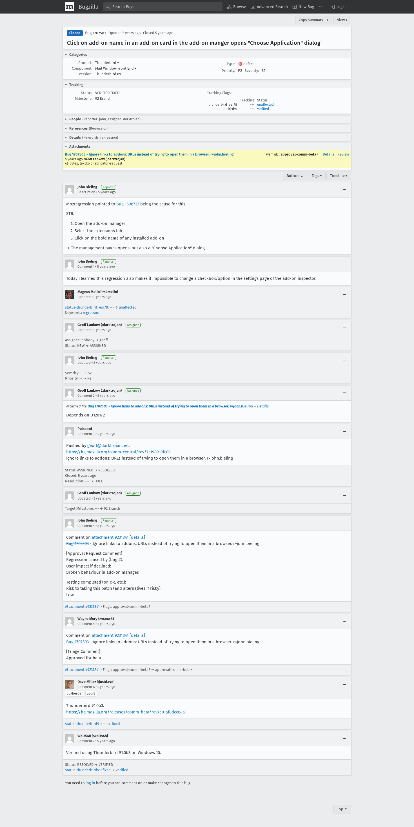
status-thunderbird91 (83, 724)
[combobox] (162, 6)
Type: (231, 64)
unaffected (265, 105)
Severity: (252, 70)
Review (343, 154)
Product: (85, 63)
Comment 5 (86, 624)
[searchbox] (162, 6)
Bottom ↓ (295, 176)
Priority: (228, 70)
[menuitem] (236, 6)
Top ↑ (342, 809)
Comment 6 (86, 687)
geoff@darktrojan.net (108, 445)
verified (263, 109)
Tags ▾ (317, 176)
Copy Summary (311, 20)
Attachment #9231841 (82, 606)
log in (90, 783)
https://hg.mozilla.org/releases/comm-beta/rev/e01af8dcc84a (125, 712)
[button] (338, 6)
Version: (85, 74)
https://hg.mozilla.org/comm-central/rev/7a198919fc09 (118, 451)
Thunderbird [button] (107, 63)
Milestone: (83, 98)
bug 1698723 (127, 204)
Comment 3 (86, 434)
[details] (137, 537)
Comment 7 (85, 741)
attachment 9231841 (110, 537)
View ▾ (342, 20)
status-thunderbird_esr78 (86, 307)
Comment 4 (86, 526)
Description (86, 192)
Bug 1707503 (95, 33)
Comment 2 (86, 396)
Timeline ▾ (339, 176)
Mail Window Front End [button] (116, 68)
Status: (86, 93)
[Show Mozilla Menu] (69, 6)
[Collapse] (344, 189)
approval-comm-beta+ (299, 154)
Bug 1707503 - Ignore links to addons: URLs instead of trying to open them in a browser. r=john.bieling (149, 154)
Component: (82, 68)
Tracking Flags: (219, 93)
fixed (116, 724)
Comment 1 (85, 267)
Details (328, 154)
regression (92, 313)
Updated (84, 297)
